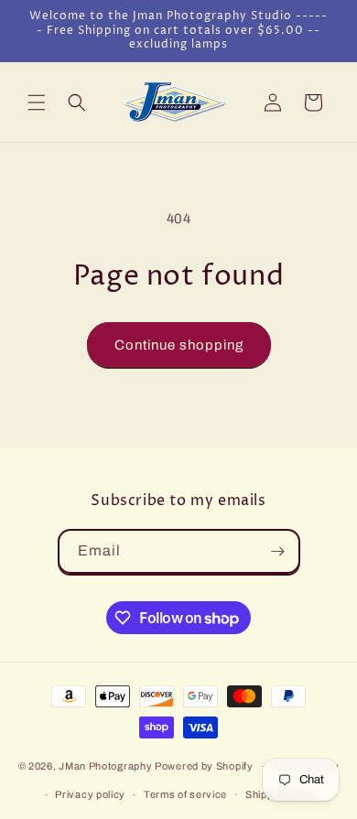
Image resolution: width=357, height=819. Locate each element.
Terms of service (185, 794)
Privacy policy (90, 794)
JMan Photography (107, 765)
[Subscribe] (278, 551)
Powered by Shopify (204, 765)
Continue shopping (178, 345)
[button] (36, 102)
